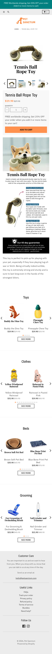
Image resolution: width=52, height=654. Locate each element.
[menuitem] (11, 83)
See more (26, 339)
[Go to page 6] (25, 402)
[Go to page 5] (23, 402)
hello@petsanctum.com (26, 578)
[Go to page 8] (29, 402)
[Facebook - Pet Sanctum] (24, 626)
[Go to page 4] (29, 335)
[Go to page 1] (23, 335)
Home (16, 29)
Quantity (9, 106)
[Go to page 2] (25, 335)
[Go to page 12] (36, 402)
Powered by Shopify (26, 643)
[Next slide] (47, 83)
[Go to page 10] (32, 402)
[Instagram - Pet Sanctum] (28, 626)
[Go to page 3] (27, 335)
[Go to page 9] (30, 402)
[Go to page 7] (27, 402)
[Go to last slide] (5, 83)
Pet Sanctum (29, 641)
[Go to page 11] (34, 402)
